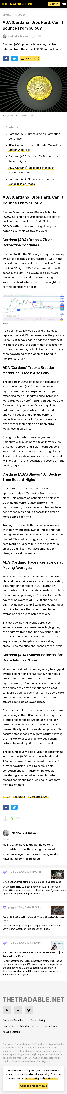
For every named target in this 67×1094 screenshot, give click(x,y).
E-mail (6, 839)
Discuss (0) (32, 58)
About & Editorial (11, 1032)
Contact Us (9, 1026)
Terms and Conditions (14, 1020)
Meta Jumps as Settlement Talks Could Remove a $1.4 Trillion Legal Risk (33, 954)
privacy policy (32, 1078)
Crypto (7, 15)
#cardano (19, 796)
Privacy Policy (38, 1020)
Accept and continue (33, 1085)
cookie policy (51, 1078)
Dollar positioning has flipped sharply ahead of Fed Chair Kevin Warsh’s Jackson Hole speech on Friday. (31, 927)
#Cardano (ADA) (38, 796)
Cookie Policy (50, 1026)
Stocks (12, 872)
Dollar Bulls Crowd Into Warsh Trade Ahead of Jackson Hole (34, 919)
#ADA (6, 796)
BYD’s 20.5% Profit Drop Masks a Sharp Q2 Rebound (32, 882)
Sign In (54, 3)
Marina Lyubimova (18, 36)
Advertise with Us (29, 1026)
